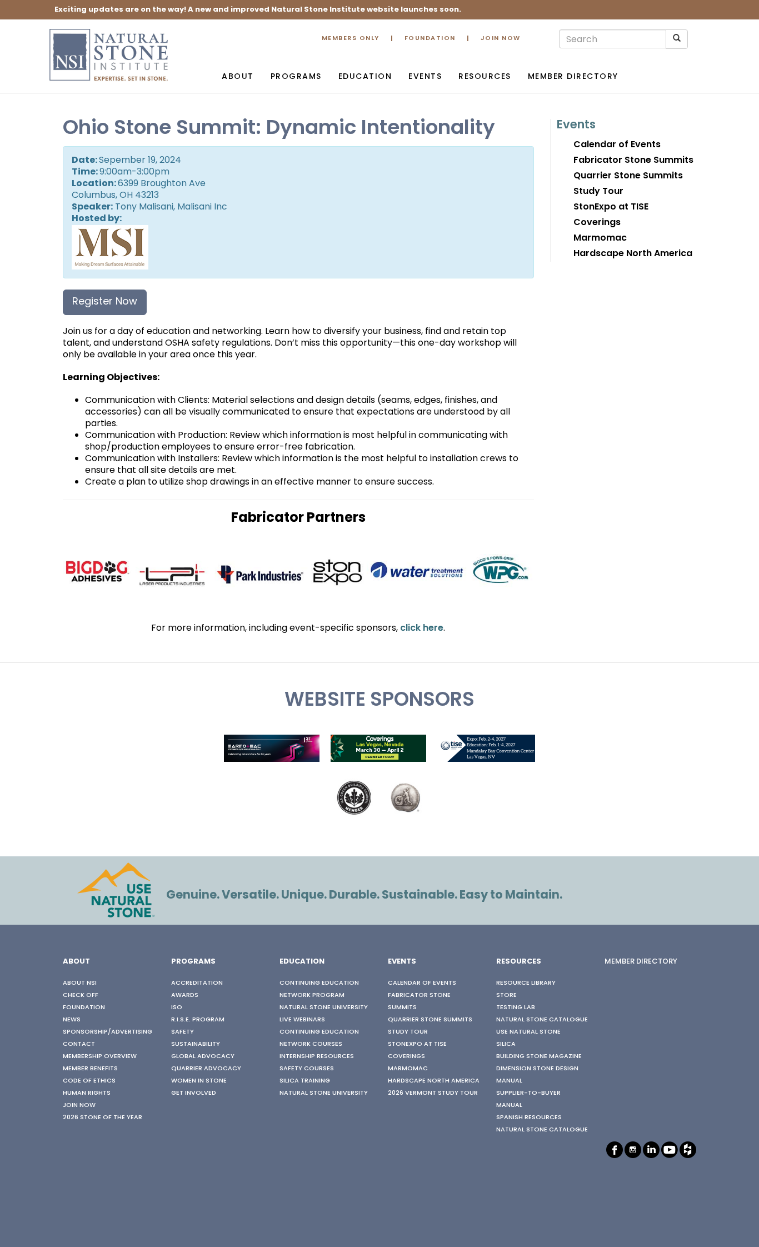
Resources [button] (484, 77)
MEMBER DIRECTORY (641, 962)
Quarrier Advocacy (206, 1069)
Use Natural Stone (528, 1032)
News (72, 1020)
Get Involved (193, 1093)
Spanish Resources (529, 1118)
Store (506, 995)
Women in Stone (199, 1081)
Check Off (80, 995)
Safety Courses (306, 1069)
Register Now (104, 302)
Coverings (597, 223)
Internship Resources (316, 1056)
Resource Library (526, 983)
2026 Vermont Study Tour (433, 1093)
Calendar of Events (617, 145)
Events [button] (425, 77)
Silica (506, 1044)
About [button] (238, 77)
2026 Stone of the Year (102, 1118)
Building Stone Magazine (539, 1056)
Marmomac (600, 238)
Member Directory (573, 77)
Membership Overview (100, 1056)
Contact (79, 1044)
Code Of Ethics (89, 1081)
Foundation (430, 38)
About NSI (80, 983)
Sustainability (195, 1044)
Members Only (350, 38)
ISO (176, 1007)
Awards (184, 995)
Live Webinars (302, 1020)
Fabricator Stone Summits (633, 160)
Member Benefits (90, 1069)
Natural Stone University (323, 1007)
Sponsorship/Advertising (107, 1032)
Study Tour (598, 191)
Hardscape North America (632, 254)
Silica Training (304, 1081)
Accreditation (197, 983)
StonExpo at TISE (610, 207)
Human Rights (87, 1093)
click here (421, 628)
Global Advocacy (202, 1056)
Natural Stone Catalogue (542, 1020)
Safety (182, 1032)
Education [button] (365, 77)
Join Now (501, 38)
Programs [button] (296, 77)
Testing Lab (515, 1007)
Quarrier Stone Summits (628, 176)
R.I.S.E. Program (197, 1020)
